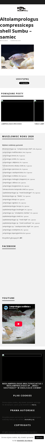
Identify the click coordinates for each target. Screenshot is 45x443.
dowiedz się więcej (24, 440)
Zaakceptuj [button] (39, 437)
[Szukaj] (43, 2)
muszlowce (4, 40)
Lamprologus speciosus (11, 124)
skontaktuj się (29, 419)
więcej (34, 405)
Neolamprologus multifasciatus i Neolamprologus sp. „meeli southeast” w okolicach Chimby (22, 385)
